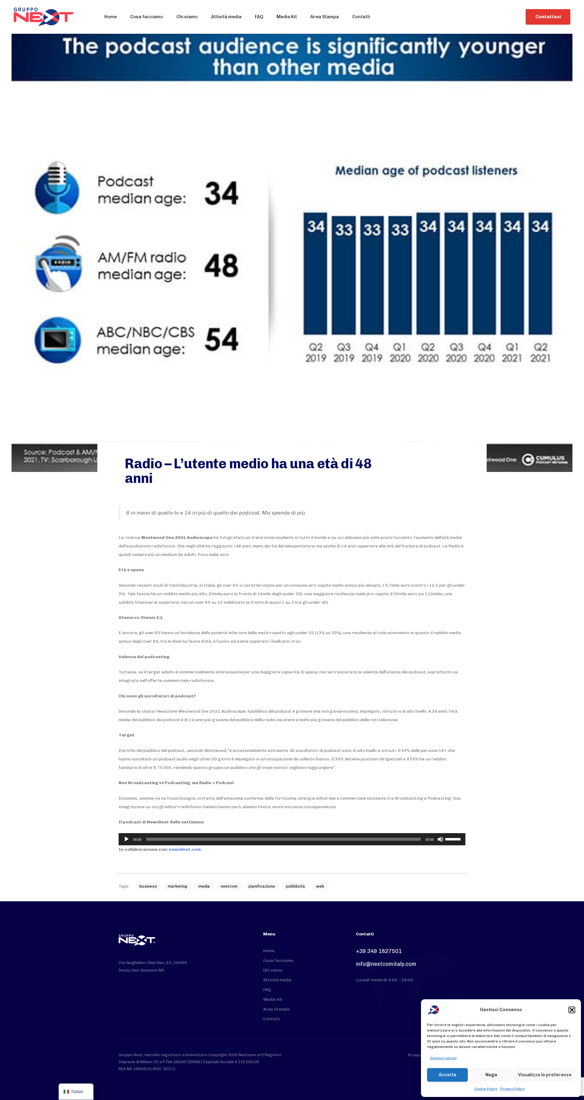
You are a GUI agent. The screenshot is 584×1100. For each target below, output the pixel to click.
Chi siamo (187, 16)
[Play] (126, 839)
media (204, 886)
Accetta (447, 1074)
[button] (572, 1010)
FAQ (259, 16)
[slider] (453, 838)
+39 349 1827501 (379, 951)
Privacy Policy (512, 1089)
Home (110, 16)
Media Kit (286, 16)
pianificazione (262, 886)
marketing (177, 886)
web (320, 886)
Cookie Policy (485, 1089)
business (148, 886)
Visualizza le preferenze (545, 1074)
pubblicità (295, 886)
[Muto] (440, 839)
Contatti (361, 16)
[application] (292, 839)
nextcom (229, 886)
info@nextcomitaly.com (386, 964)
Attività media (226, 16)
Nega (491, 1074)
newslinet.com (185, 849)
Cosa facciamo (146, 16)
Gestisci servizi (443, 1058)
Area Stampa (324, 16)
